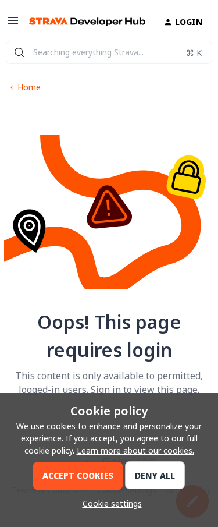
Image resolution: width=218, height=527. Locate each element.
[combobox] (109, 52)
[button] (13, 24)
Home (29, 87)
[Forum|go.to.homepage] (82, 21)
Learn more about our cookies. (135, 450)
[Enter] (19, 52)
